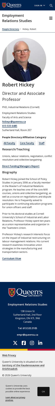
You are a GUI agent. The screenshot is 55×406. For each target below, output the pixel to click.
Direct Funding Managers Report (20, 166)
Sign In (38, 5)
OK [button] (43, 391)
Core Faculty (27, 143)
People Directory (10, 29)
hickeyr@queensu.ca (14, 121)
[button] (51, 5)
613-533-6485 (9, 125)
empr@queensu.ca (27, 334)
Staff (41, 143)
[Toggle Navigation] (51, 18)
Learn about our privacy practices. (15, 398)
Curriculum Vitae (11, 258)
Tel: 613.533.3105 (27, 328)
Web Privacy (9, 355)
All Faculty (9, 143)
